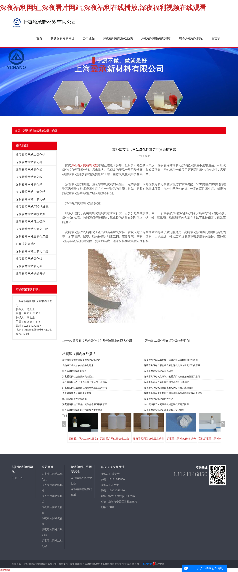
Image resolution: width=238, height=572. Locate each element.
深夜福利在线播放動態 (118, 38)
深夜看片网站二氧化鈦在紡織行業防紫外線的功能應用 (171, 359)
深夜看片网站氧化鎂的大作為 (158, 398)
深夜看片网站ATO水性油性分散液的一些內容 (84, 382)
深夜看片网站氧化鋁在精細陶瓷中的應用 (82, 409)
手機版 (161, 563)
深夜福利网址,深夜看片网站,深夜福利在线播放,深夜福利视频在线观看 (103, 7)
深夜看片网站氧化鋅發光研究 (158, 370)
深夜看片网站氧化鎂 (29, 184)
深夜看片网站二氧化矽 (30, 199)
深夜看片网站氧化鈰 (29, 162)
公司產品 (89, 38)
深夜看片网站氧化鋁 (29, 169)
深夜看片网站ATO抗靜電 (32, 207)
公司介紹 (17, 478)
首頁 (39, 38)
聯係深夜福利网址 (191, 38)
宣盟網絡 (74, 563)
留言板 (215, 38)
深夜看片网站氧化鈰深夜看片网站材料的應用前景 (168, 387)
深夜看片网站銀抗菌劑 (30, 214)
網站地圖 (5, 570)
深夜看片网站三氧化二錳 (32, 251)
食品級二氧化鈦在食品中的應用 (78, 365)
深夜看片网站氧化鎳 (29, 259)
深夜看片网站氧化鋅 (29, 177)
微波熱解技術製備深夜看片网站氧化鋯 (81, 359)
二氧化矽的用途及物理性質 (172, 340)
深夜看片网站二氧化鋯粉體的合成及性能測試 (166, 382)
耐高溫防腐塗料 (26, 244)
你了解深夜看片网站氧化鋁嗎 (76, 393)
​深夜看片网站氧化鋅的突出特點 (78, 376)
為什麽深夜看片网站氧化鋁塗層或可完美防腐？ (167, 404)
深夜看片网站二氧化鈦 (30, 155)
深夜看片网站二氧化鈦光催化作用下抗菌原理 (84, 404)
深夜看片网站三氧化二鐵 (32, 236)
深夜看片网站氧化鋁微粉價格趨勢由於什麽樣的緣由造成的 (173, 393)
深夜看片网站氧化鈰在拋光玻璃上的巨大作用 (102, 340)
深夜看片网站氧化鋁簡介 (74, 370)
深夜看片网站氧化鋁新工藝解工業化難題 (164, 409)
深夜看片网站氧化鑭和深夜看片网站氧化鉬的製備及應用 (172, 376)
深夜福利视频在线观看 (156, 38)
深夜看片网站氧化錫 (29, 266)
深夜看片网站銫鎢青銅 (30, 273)
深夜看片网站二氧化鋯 (30, 192)
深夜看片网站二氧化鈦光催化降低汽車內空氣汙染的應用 (172, 365)
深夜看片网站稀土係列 (30, 221)
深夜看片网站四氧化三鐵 (32, 229)
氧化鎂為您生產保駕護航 (74, 398)
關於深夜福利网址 (62, 38)
